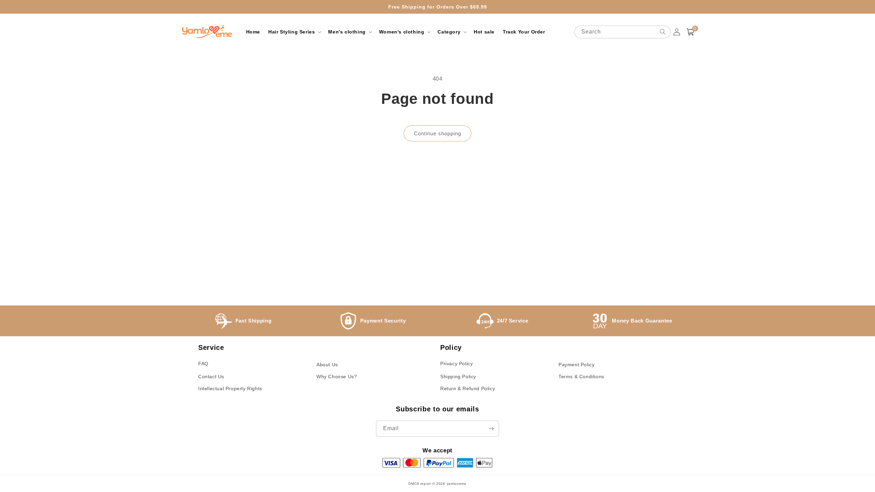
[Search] (662, 32)
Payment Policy (576, 364)
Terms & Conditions (581, 376)
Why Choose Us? (337, 376)
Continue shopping (437, 133)
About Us (327, 364)
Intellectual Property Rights (230, 388)
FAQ (203, 363)
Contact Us (211, 376)
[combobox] (622, 32)
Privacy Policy (456, 363)
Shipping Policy (458, 376)
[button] (294, 32)
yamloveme (457, 484)
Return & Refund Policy (467, 388)
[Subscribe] (491, 429)
